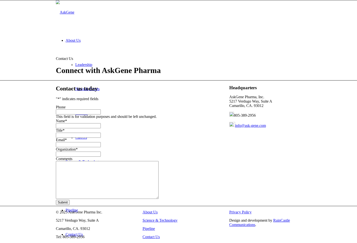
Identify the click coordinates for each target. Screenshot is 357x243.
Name (61, 121)
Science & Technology (160, 220)
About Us (150, 212)
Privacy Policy (240, 212)
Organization (67, 149)
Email (61, 140)
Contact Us (151, 237)
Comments (64, 159)
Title (60, 130)
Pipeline (149, 229)
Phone (61, 107)
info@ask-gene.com (250, 125)
